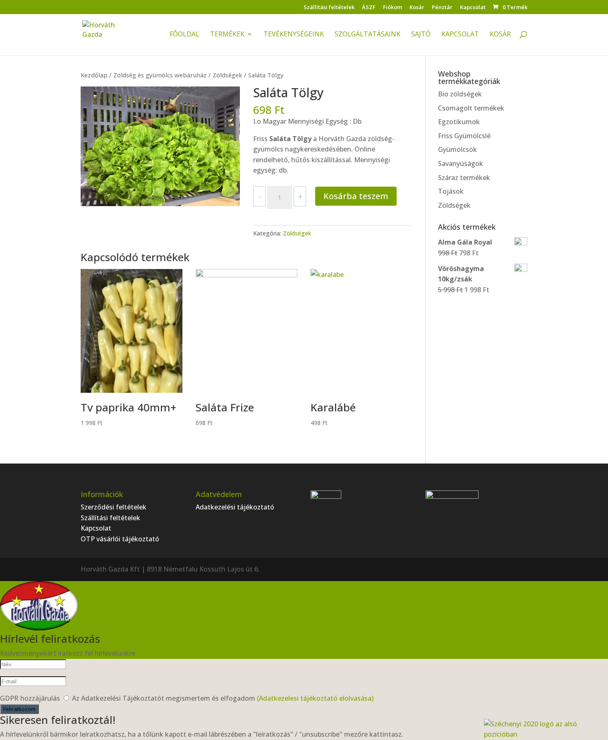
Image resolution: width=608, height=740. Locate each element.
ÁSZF (369, 8)
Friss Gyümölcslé (464, 135)
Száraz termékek (464, 177)
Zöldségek (227, 75)
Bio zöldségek (460, 94)
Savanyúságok (460, 163)
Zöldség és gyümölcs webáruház (160, 75)
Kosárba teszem (355, 196)
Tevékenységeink (293, 34)
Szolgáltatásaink (367, 34)
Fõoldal (184, 34)
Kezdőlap (94, 75)
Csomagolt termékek (471, 108)
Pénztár (442, 8)
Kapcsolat (473, 8)
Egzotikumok (459, 121)
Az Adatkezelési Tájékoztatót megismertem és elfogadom (222, 698)
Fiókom (392, 8)
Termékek (227, 34)
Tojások (451, 191)
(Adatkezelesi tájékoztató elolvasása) (315, 698)
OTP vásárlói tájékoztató (120, 538)
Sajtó (421, 34)
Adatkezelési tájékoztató (235, 507)
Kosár (416, 8)
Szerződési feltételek (113, 507)
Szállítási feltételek (329, 8)
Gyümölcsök (457, 149)
